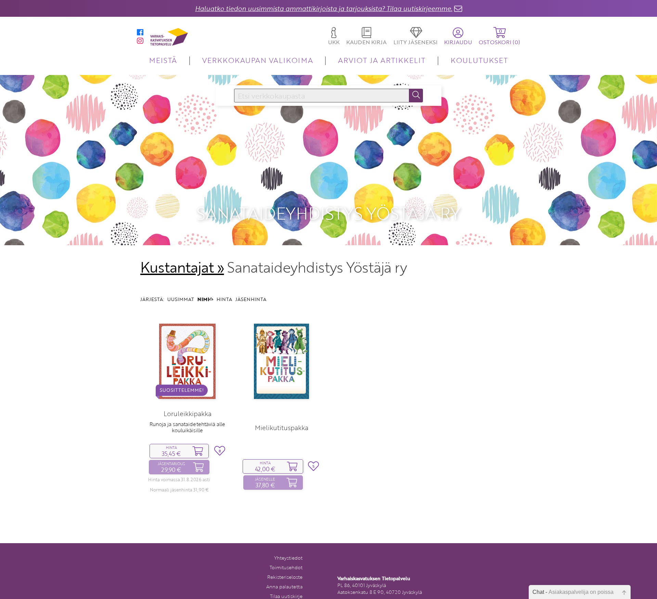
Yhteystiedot (288, 557)
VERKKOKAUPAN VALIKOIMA (257, 60)
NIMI (203, 299)
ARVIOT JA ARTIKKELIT (381, 60)
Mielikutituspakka (281, 428)
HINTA (224, 299)
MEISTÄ (163, 60)
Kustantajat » (182, 267)
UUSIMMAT (180, 299)
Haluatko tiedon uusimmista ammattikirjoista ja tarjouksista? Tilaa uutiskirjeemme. (323, 8)
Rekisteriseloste (284, 577)
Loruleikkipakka (187, 413)
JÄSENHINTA (250, 299)
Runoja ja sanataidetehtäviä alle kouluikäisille (187, 427)
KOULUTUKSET (479, 60)
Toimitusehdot (286, 567)
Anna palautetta (284, 586)
